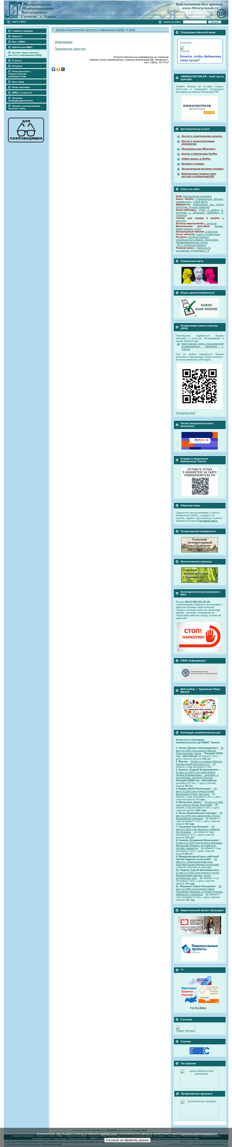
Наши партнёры (21, 87)
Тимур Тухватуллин (208, 234)
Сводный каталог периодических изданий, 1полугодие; (197, 238)
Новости (17, 36)
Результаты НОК (185, 413)
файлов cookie (108, 1133)
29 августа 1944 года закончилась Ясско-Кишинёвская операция (199, 816)
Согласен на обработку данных (127, 1140)
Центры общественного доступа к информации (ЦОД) (24, 53)
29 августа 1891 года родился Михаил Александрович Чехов (199, 750)
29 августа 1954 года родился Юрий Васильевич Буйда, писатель (196, 791)
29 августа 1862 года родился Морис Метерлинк (199, 803)
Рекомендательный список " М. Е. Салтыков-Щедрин (192, 243)
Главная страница (22, 31)
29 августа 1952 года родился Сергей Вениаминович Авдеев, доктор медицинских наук (197, 875)
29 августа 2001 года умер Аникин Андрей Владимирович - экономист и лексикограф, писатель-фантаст (197, 775)
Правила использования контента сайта (24, 107)
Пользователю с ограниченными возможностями (19, 74)
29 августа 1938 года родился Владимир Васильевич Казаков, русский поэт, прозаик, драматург (199, 845)
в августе (211, 231)
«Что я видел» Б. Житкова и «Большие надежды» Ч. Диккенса (199, 213)
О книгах (17, 60)
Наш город (18, 82)
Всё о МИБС (19, 41)
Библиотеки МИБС (22, 47)
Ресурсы (17, 66)
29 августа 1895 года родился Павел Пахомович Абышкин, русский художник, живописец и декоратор (199, 890)
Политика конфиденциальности (20, 99)
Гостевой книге (208, 520)
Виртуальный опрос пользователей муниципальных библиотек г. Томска (202, 346)
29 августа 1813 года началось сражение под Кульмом (198, 829)
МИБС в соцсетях (22, 92)
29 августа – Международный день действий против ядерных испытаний (197, 862)
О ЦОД (131, 29)
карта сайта (19, 21)
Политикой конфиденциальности (198, 1133)
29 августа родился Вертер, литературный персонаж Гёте (199, 762)
